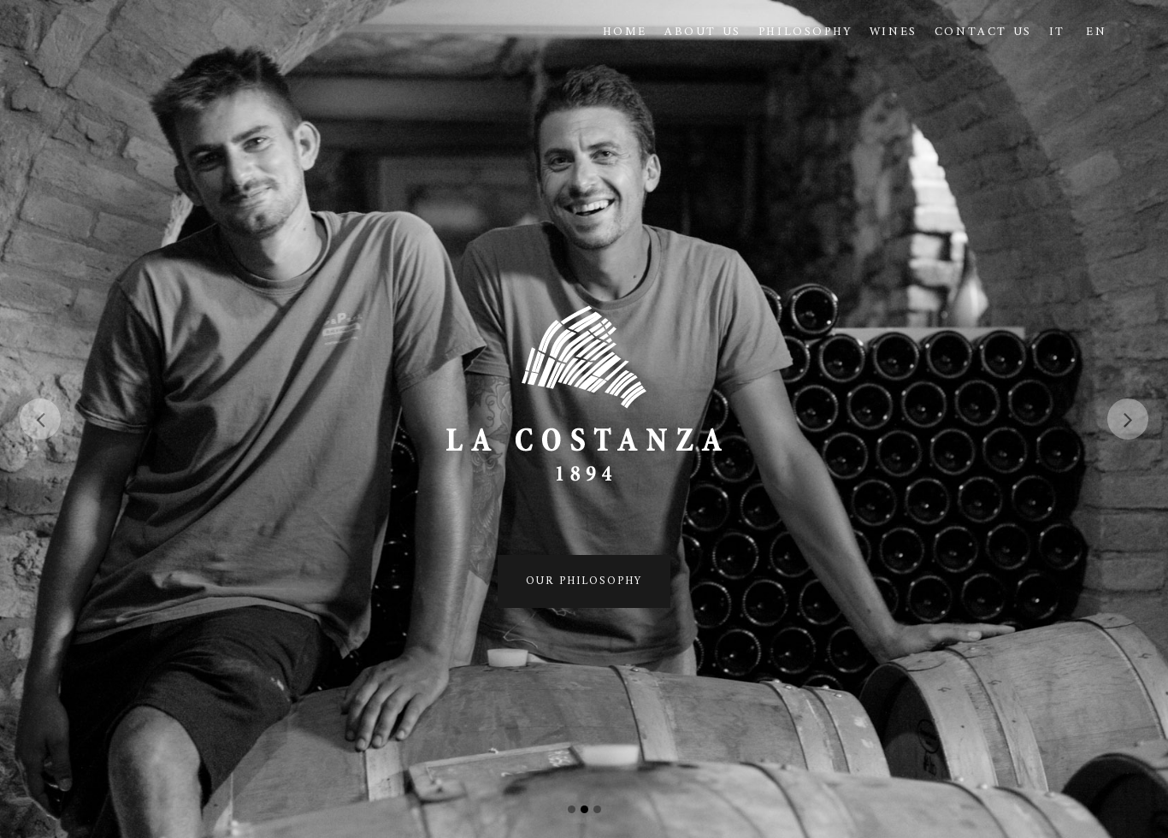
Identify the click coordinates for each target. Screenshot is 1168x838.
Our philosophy (584, 581)
